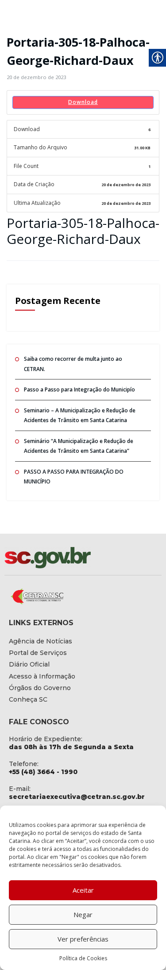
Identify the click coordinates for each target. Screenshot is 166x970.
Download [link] (83, 102)
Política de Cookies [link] (83, 958)
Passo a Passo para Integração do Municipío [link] (79, 389)
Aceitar (83, 890)
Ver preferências (83, 938)
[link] (36, 77)
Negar (83, 914)
